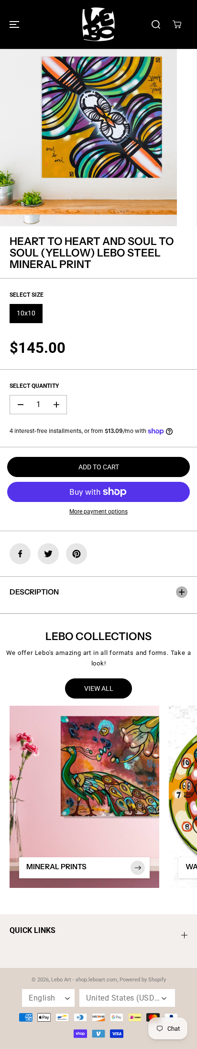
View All (98, 688)
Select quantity (34, 386)
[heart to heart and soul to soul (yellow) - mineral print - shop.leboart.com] (88, 137)
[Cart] (176, 24)
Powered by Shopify (143, 980)
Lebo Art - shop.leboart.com (84, 980)
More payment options (98, 511)
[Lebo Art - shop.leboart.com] (98, 24)
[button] (13, 24)
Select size (27, 294)
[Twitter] (48, 553)
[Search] (155, 24)
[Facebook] (20, 553)
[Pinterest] (76, 553)
